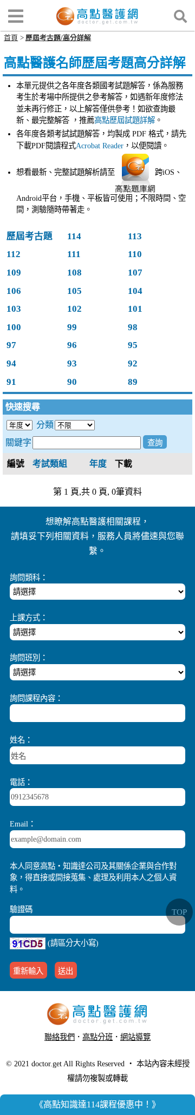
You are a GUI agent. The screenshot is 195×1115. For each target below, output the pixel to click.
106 (13, 291)
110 (135, 254)
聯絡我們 (59, 1037)
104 (135, 291)
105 (74, 291)
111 (74, 254)
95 (133, 345)
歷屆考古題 (29, 236)
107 (135, 272)
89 (133, 382)
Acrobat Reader (99, 145)
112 (13, 254)
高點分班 (97, 1037)
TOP (179, 912)
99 (72, 327)
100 (13, 327)
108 (74, 272)
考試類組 (49, 463)
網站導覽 (135, 1037)
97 (11, 345)
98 (133, 327)
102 (74, 309)
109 (13, 272)
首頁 (11, 38)
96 (72, 345)
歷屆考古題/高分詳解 (58, 38)
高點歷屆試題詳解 (124, 120)
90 (72, 382)
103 (13, 309)
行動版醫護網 (101, 1050)
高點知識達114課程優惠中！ (97, 1104)
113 (135, 236)
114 (74, 236)
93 (72, 363)
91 (11, 382)
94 (11, 363)
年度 (98, 463)
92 (133, 363)
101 (135, 309)
